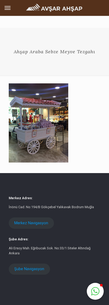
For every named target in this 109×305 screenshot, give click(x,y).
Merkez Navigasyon (31, 223)
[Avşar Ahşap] (54, 7)
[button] (95, 291)
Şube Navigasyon (29, 268)
